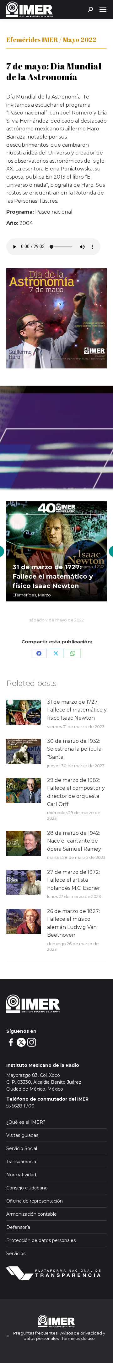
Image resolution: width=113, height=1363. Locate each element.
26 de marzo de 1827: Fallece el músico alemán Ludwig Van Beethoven (73, 923)
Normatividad (21, 1175)
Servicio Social (21, 1148)
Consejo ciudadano (27, 1188)
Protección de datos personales (41, 1240)
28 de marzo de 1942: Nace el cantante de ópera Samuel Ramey (74, 841)
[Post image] (23, 712)
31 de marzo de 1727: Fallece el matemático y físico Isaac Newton (53, 576)
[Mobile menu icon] (103, 9)
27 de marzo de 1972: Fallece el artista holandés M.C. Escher (73, 880)
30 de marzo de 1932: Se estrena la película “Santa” (74, 749)
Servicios (15, 1253)
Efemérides (24, 594)
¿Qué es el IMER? (26, 1122)
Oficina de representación (34, 1201)
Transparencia (21, 1161)
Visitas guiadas (22, 1135)
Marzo (44, 594)
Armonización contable (31, 1214)
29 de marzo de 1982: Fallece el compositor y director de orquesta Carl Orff (76, 792)
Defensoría (18, 1227)
